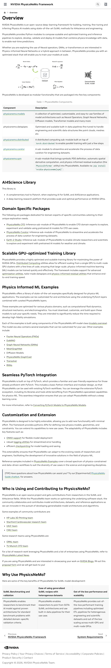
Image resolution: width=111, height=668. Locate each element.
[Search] (97, 4)
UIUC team (11, 526)
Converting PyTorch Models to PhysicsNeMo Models (59, 405)
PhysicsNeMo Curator (17, 232)
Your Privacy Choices (31, 653)
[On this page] (106, 4)
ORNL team (12, 541)
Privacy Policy (9, 653)
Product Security (12, 657)
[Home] (5, 12)
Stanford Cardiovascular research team (26, 522)
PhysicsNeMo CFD (15, 224)
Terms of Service (54, 653)
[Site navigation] (5, 4)
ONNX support (13, 438)
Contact (28, 657)
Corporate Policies (92, 653)
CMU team (11, 530)
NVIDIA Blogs (87, 561)
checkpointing (23, 446)
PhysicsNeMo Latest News (15, 555)
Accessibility (73, 653)
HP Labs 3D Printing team (19, 517)
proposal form (9, 564)
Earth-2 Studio (14, 239)
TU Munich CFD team (17, 546)
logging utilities (22, 442)
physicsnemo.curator (14, 149)
